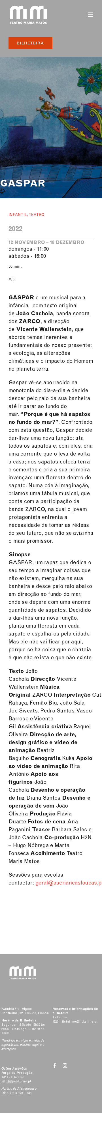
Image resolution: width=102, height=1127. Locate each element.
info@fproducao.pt (16, 1081)
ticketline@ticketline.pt (80, 1021)
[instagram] (65, 1065)
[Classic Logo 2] (28, 7)
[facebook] (54, 1065)
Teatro (36, 214)
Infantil (17, 214)
